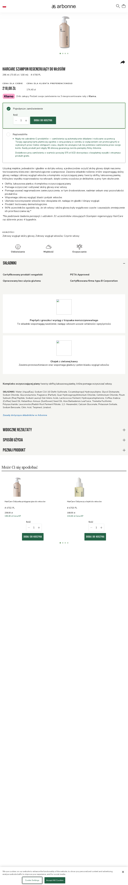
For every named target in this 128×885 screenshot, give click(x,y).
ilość (15, 115)
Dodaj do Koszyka (43, 120)
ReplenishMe (20, 134)
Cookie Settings (32, 880)
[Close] (123, 871)
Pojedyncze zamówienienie (28, 108)
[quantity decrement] (16, 120)
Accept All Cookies (55, 880)
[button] (5, 6)
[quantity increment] (26, 120)
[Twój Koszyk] (124, 6)
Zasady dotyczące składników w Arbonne (25, 415)
